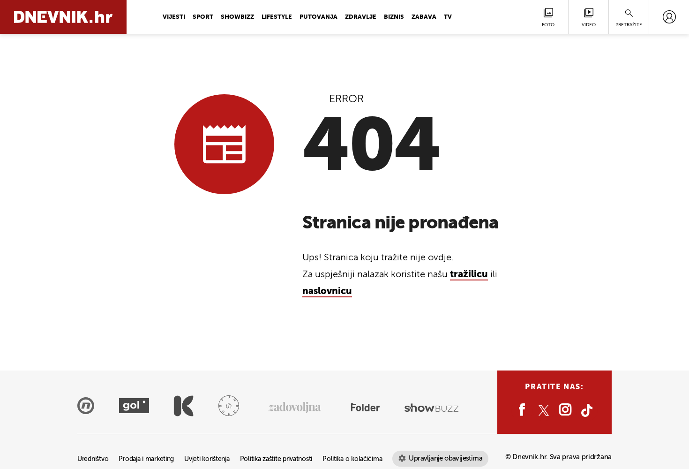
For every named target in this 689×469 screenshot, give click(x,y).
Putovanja (318, 17)
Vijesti (174, 17)
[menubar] (669, 17)
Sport (203, 17)
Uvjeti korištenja (206, 459)
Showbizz (237, 17)
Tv (448, 17)
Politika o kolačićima (352, 459)
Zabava (424, 17)
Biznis (394, 17)
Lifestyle (277, 17)
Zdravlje (360, 17)
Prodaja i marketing (146, 459)
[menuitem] (669, 17)
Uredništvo (92, 459)
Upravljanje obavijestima (445, 458)
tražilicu (469, 275)
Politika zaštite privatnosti (276, 459)
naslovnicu (327, 291)
